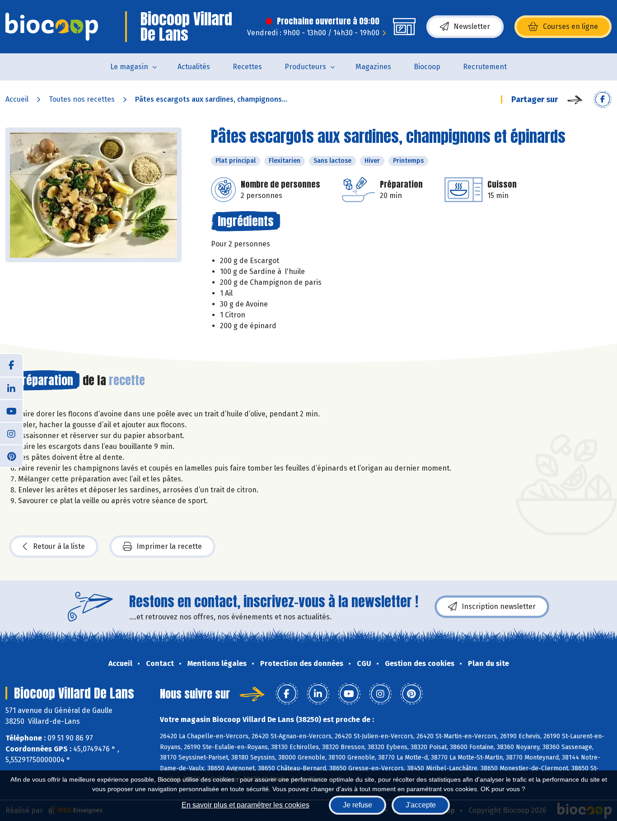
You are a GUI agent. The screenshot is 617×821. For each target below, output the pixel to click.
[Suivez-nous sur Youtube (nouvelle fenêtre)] (11, 410)
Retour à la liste (59, 546)
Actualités (194, 66)
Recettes (247, 66)
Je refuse (357, 805)
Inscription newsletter (499, 606)
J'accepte (421, 805)
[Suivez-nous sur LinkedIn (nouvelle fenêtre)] (11, 388)
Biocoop (427, 66)
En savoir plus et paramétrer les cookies (245, 805)
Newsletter (471, 26)
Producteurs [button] (305, 66)
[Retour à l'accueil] (51, 27)
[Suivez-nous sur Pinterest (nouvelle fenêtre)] (11, 455)
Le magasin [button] (129, 66)
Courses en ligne (570, 26)
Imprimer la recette (169, 546)
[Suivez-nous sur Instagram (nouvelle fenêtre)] (11, 433)
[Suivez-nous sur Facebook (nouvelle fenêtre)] (11, 365)
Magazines (373, 66)
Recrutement (485, 66)
